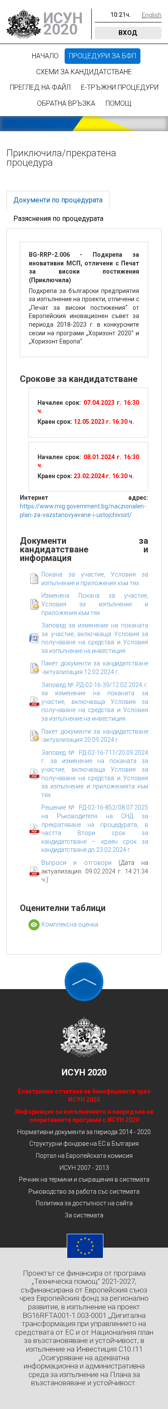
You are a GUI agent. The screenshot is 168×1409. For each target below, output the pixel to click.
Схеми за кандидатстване (84, 72)
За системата (84, 1215)
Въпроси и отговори (79, 862)
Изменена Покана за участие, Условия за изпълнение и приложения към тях (94, 604)
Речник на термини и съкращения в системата (84, 1179)
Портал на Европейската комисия (84, 1155)
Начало (45, 56)
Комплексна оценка (69, 924)
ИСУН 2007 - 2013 (84, 1167)
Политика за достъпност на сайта (84, 1203)
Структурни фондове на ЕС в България (84, 1143)
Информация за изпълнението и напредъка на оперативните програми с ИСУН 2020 (84, 1116)
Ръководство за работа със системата (84, 1191)
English (152, 15)
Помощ (118, 103)
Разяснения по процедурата (58, 218)
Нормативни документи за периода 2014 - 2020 (84, 1131)
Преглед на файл (40, 87)
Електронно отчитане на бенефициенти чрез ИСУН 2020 (84, 1095)
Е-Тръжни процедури (120, 87)
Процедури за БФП (102, 56)
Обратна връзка (66, 103)
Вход (127, 33)
